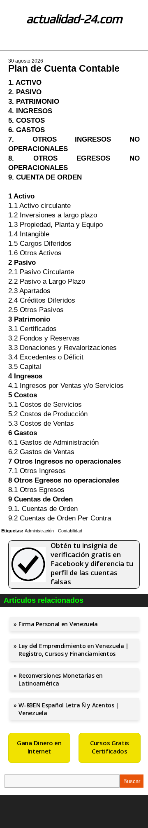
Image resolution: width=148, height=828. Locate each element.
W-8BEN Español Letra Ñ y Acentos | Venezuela (68, 709)
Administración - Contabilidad (53, 530)
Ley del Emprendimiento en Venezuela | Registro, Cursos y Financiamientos (73, 650)
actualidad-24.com (74, 19)
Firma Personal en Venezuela (58, 624)
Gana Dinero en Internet (39, 747)
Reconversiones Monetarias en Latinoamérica (60, 679)
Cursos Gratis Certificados (109, 747)
